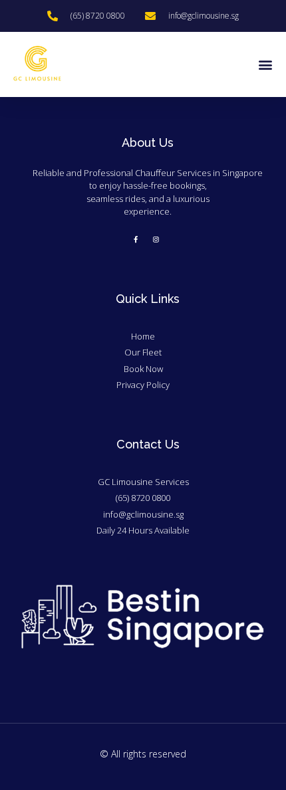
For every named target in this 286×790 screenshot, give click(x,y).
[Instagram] (156, 239)
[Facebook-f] (135, 239)
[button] (265, 65)
